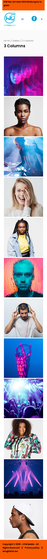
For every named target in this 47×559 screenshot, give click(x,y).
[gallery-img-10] (23, 438)
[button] (22, 19)
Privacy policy (32, 547)
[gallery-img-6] (23, 277)
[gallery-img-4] (23, 197)
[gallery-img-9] (23, 398)
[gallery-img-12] (23, 519)
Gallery (16, 40)
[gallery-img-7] (23, 318)
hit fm (7, 40)
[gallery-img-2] (23, 116)
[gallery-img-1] (23, 76)
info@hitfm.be (10, 551)
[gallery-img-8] (23, 358)
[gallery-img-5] (23, 237)
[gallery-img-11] (23, 479)
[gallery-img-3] (23, 157)
